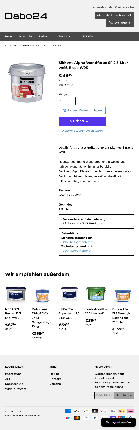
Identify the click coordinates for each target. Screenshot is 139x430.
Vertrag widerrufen (118, 422)
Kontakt (55, 379)
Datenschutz (14, 383)
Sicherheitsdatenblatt (76, 242)
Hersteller (26, 36)
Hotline (55, 373)
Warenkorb (122, 22)
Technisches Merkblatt (77, 250)
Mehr (87, 36)
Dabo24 (17, 411)
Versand (55, 383)
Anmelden (99, 7)
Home (9, 36)
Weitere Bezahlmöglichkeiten (82, 130)
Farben (44, 36)
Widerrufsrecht (15, 389)
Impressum (13, 373)
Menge (63, 94)
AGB (8, 379)
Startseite (10, 45)
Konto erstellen (124, 7)
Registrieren (124, 395)
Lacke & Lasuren (65, 36)
